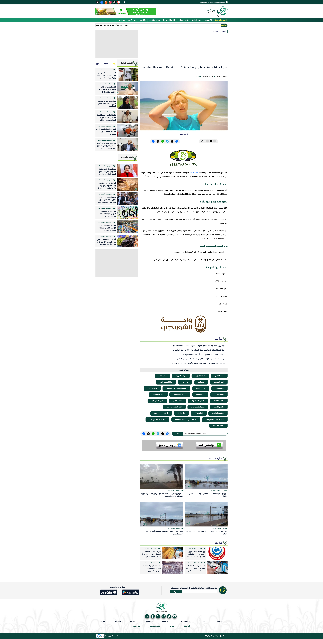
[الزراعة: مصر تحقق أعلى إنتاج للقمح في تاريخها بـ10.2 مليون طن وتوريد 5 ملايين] (127, 184)
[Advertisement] (184, 51)
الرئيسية (224, 31)
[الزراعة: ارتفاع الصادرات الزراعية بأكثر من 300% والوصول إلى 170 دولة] (127, 226)
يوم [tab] (114, 63)
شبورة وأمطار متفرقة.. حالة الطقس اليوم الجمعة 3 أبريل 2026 (208, 495)
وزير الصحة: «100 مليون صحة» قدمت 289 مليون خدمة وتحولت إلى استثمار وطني (196, 554)
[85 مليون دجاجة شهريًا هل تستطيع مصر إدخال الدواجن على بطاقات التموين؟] (127, 144)
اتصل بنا (172, 626)
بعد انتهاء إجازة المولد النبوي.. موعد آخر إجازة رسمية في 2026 (203, 354)
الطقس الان (219, 388)
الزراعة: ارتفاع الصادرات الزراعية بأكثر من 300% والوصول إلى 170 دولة (200, 359)
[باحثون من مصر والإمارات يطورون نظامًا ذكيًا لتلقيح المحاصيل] (127, 102)
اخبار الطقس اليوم (197, 407)
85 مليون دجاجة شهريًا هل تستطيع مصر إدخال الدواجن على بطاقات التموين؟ (106, 146)
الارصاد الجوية (200, 376)
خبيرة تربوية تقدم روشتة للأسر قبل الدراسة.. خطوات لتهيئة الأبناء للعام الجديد (198, 346)
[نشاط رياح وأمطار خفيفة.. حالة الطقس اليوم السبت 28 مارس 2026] (206, 514)
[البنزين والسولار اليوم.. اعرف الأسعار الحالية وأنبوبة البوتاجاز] (127, 130)
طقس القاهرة (219, 401)
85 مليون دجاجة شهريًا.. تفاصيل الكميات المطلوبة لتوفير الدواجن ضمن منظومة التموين (125, 25)
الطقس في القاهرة (161, 413)
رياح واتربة (181, 413)
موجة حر (201, 382)
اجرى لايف (132, 20)
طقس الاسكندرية (198, 401)
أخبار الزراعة (197, 20)
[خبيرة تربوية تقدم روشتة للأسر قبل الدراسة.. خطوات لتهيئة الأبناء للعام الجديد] (127, 170)
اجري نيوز (185, 382)
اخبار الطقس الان (157, 401)
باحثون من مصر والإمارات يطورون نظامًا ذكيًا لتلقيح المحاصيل (107, 103)
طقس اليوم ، (152, 388)
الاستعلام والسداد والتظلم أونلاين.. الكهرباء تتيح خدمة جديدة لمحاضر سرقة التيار (195, 568)
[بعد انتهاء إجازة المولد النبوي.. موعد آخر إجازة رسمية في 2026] (127, 212)
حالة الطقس (194, 173)
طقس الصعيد (219, 394)
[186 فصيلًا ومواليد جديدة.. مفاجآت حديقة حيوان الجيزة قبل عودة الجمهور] (172, 567)
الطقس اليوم (200, 388)
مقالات (143, 20)
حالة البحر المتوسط (179, 394)
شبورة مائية (200, 394)
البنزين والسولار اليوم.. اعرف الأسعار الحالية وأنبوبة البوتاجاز (106, 132)
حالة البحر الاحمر (158, 394)
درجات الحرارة (181, 376)
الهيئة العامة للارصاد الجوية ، (176, 388)
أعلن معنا (187, 626)
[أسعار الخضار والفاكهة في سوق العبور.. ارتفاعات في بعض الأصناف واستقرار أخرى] (127, 241)
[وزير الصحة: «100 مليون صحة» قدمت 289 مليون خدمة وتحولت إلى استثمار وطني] (217, 553)
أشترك (176, 592)
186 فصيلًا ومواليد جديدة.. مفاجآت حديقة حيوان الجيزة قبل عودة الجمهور (151, 568)
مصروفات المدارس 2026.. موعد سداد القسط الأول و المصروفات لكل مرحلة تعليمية (196, 363)
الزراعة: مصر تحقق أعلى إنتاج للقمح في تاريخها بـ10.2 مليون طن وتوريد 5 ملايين (107, 186)
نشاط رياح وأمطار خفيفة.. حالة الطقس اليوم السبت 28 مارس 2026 (206, 533)
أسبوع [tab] (106, 63)
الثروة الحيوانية (169, 20)
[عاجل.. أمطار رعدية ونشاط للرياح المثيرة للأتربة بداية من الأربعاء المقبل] (161, 514)
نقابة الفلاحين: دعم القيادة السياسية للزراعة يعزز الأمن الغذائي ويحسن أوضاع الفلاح (106, 118)
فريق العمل (136, 626)
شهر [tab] (97, 63)
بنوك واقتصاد (154, 20)
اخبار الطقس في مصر (174, 407)
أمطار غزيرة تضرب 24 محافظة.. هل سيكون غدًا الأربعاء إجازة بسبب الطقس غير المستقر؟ (162, 495)
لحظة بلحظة (127, 157)
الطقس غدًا (199, 413)
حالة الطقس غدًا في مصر (215, 419)
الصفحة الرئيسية (221, 20)
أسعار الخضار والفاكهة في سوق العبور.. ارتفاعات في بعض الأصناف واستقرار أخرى (106, 242)
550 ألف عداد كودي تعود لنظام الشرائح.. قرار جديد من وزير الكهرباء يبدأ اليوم (106, 75)
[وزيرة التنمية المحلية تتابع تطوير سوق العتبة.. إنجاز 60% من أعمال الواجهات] (127, 198)
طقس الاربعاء (219, 407)
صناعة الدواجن (183, 20)
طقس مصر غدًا (218, 426)
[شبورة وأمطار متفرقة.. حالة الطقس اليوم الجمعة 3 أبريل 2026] (206, 476)
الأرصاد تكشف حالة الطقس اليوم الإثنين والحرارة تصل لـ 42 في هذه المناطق (151, 554)
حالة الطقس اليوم (166, 382)
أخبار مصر (208, 20)
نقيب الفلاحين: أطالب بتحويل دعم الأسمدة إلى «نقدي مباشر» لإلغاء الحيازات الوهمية (107, 90)
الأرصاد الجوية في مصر (157, 419)
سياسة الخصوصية (155, 626)
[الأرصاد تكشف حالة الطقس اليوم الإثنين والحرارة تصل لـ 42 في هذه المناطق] (172, 553)
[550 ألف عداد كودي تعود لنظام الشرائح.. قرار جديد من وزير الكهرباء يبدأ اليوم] (127, 74)
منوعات (122, 20)
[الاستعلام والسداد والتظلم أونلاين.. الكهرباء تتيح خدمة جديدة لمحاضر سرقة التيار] (217, 567)
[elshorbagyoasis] (184, 324)
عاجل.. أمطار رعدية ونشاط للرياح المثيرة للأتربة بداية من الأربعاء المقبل (164, 533)
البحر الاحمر (162, 376)
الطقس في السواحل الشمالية (185, 419)
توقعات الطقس (218, 413)
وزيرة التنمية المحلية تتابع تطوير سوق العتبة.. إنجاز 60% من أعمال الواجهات (199, 350)
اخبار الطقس (177, 401)
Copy (177, 433)
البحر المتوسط (219, 382)
